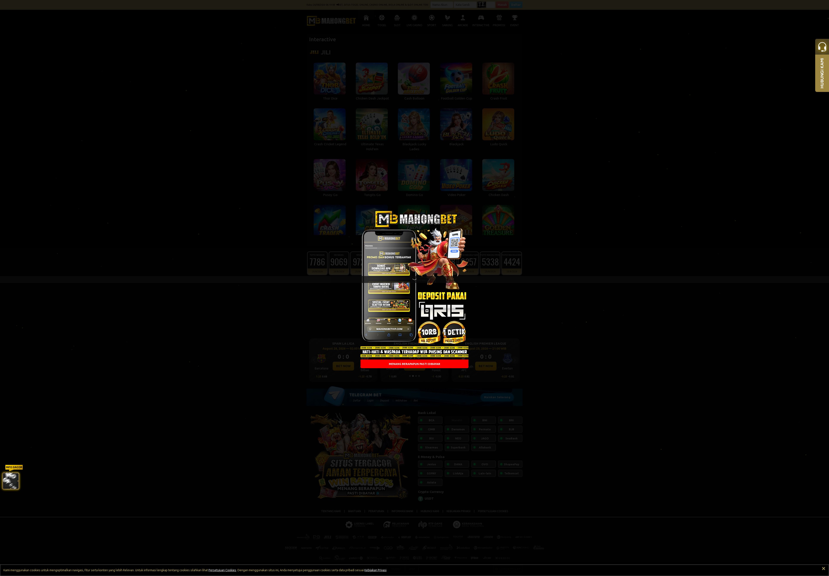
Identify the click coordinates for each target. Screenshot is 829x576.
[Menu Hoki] (10, 481)
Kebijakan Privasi (375, 570)
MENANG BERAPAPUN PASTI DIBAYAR (414, 363)
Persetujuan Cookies (222, 570)
